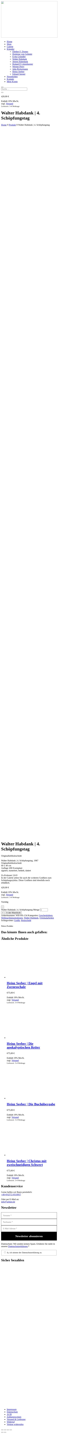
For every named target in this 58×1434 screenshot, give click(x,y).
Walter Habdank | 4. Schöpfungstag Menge (20, 910)
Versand (9, 103)
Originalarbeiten (47, 918)
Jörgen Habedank (20, 61)
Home (9, 41)
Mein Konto (12, 81)
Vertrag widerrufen (15, 1424)
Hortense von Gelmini (22, 54)
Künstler (10, 49)
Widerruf (11, 1422)
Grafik (17, 920)
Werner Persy (18, 66)
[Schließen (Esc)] (11, 1429)
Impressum (11, 1409)
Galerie (10, 46)
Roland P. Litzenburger (22, 64)
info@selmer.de (8, 1202)
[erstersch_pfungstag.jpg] (22, 611)
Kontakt (10, 79)
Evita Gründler (19, 56)
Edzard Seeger (18, 74)
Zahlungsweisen (14, 1417)
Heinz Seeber (18, 71)
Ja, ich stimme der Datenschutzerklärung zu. (24, 1253)
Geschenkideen (46, 915)
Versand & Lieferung (16, 1419)
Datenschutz (12, 1412)
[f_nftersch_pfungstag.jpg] (22, 576)
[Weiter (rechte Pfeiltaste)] (5, 1432)
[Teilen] (8, 1429)
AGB (9, 1414)
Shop (9, 44)
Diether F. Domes (20, 51)
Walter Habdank (19, 59)
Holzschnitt (26, 920)
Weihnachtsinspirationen (12, 918)
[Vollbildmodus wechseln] (5, 1429)
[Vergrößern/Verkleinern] (2, 1429)
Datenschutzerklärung (18, 1246)
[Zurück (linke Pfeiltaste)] (2, 1432)
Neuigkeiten (12, 76)
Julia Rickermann (20, 69)
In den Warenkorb (13, 913)
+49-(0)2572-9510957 (11, 1194)
